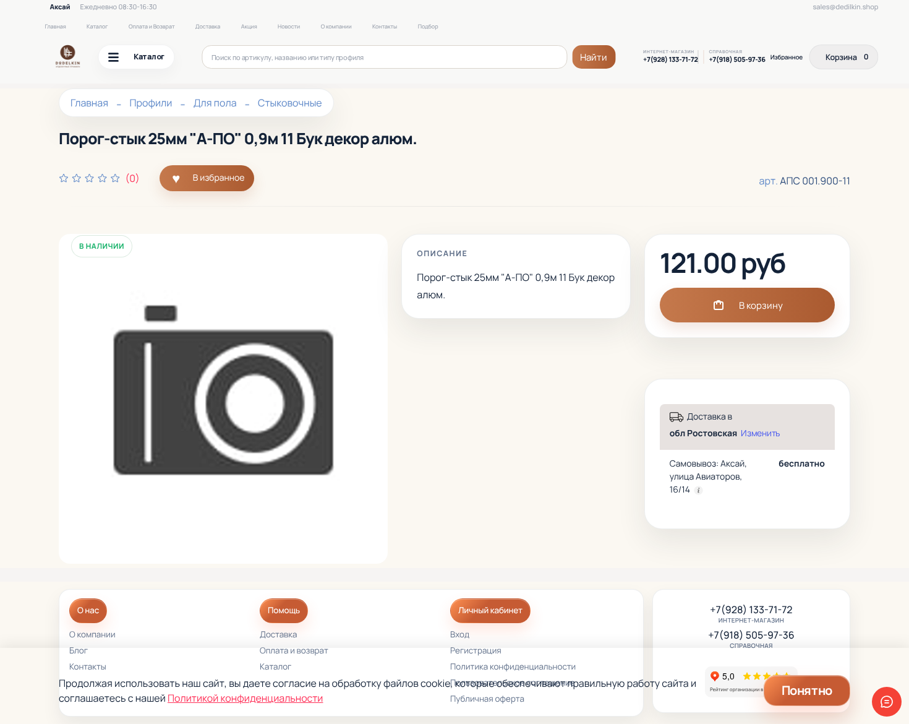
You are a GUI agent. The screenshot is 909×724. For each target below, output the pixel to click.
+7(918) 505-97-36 (737, 60)
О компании (336, 26)
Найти (593, 57)
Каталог (97, 26)
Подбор (428, 26)
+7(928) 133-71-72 (670, 60)
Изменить (760, 433)
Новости (289, 26)
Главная (55, 26)
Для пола (215, 103)
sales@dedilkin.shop (845, 7)
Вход (459, 635)
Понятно (807, 690)
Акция (249, 26)
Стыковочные (290, 103)
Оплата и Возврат (152, 26)
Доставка (207, 26)
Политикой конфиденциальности (245, 698)
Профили (150, 103)
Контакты (384, 26)
